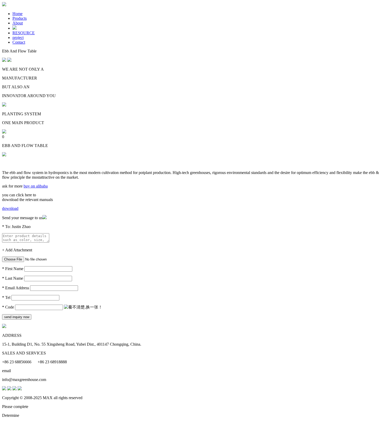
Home (17, 13)
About (17, 23)
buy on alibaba (36, 186)
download (10, 208)
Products (19, 18)
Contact (18, 42)
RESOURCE (23, 33)
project (18, 37)
